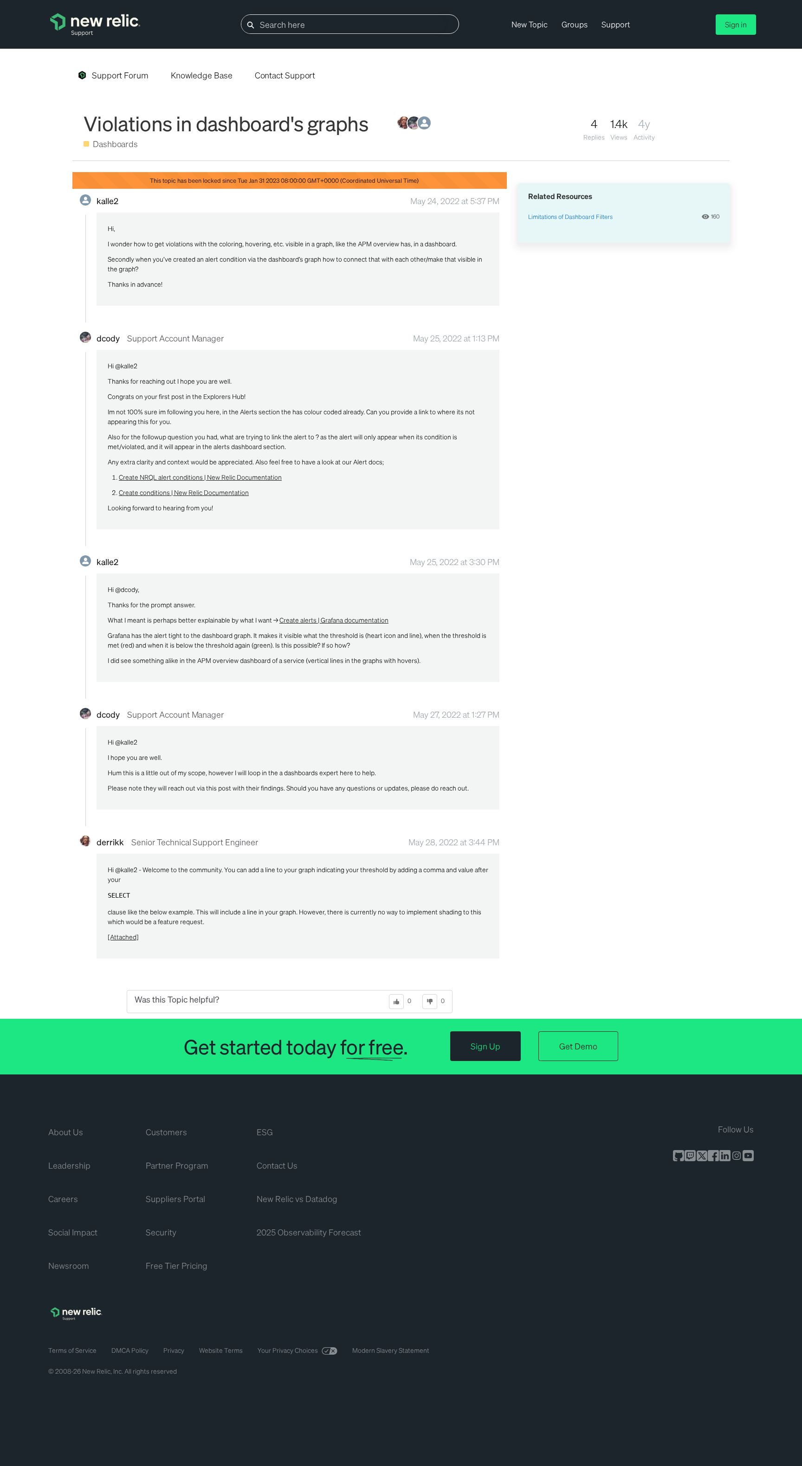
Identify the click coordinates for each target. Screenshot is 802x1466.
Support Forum (120, 75)
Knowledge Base (202, 75)
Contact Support (285, 75)
